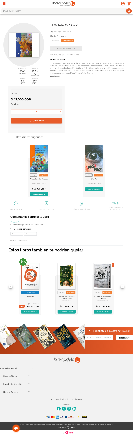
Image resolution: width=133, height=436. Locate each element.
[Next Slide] (122, 286)
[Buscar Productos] (129, 11)
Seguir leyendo (55, 76)
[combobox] (66, 11)
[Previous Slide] (10, 286)
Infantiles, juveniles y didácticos (66, 48)
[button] (66, 229)
